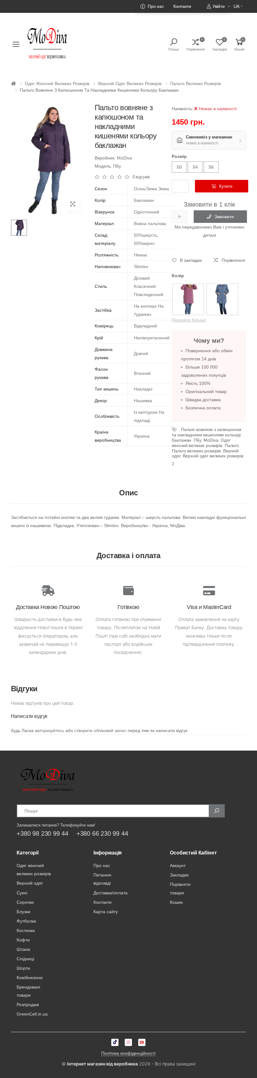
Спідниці (25, 958)
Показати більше (189, 319)
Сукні (22, 892)
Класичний (145, 286)
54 (195, 167)
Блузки (23, 911)
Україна (141, 436)
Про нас (156, 6)
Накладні (143, 388)
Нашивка (143, 400)
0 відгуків (141, 177)
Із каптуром (145, 412)
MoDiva (124, 157)
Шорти (23, 968)
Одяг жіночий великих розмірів (57, 83)
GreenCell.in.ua (32, 1013)
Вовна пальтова (150, 223)
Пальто (232, 445)
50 (179, 167)
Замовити (224, 216)
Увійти (218, 6)
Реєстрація (181, 16)
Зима (163, 188)
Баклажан (144, 200)
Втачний (142, 373)
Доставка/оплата (110, 892)
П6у (197, 440)
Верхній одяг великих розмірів (129, 83)
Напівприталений (152, 337)
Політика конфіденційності (128, 1053)
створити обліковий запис (100, 730)
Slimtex (141, 266)
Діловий (142, 278)
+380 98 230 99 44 (42, 833)
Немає (140, 254)
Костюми (26, 930)
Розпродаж (28, 1004)
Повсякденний (148, 294)
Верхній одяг (30, 883)
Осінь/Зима (145, 188)
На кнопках (145, 306)
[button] (239, 44)
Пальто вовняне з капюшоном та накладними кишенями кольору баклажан (206, 435)
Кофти (23, 939)
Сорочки (25, 902)
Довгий (141, 353)
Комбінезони (30, 977)
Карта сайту (105, 911)
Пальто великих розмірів (195, 83)
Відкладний (145, 325)
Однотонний (146, 211)
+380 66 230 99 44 (102, 833)
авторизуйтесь (49, 730)
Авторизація (213, 16)
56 (211, 167)
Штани (23, 949)
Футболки (26, 921)
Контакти (182, 6)
